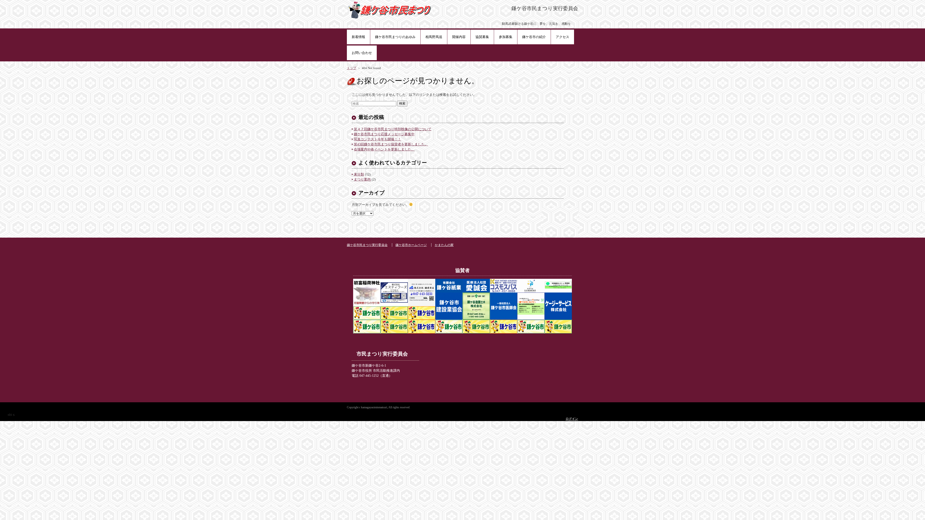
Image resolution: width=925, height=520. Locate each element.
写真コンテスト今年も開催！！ (377, 139)
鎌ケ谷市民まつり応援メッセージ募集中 (384, 134)
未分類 (359, 174)
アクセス (562, 37)
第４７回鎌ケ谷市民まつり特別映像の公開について (392, 129)
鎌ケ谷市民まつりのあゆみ (395, 37)
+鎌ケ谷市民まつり (389, 9)
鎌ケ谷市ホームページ (411, 245)
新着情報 (358, 37)
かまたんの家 (444, 245)
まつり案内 (362, 179)
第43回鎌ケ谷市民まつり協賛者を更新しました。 (391, 144)
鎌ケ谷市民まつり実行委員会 (367, 245)
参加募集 (505, 37)
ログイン (572, 419)
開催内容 (459, 37)
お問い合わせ (362, 53)
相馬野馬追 (433, 37)
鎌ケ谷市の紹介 (534, 37)
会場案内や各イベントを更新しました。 (384, 149)
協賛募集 (482, 37)
